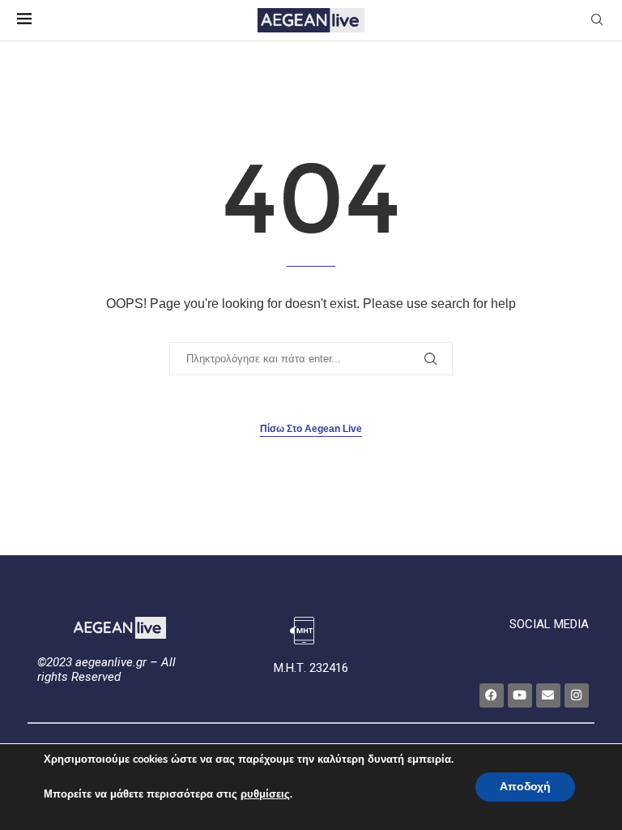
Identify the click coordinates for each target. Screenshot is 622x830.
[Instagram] (576, 695)
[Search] (597, 20)
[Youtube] (520, 695)
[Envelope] (548, 695)
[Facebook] (491, 695)
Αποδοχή (525, 786)
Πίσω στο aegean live (311, 428)
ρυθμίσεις (265, 794)
